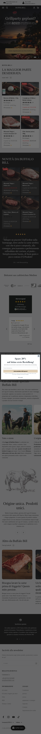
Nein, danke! (20, 377)
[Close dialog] (38, 356)
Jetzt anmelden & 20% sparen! (20, 371)
